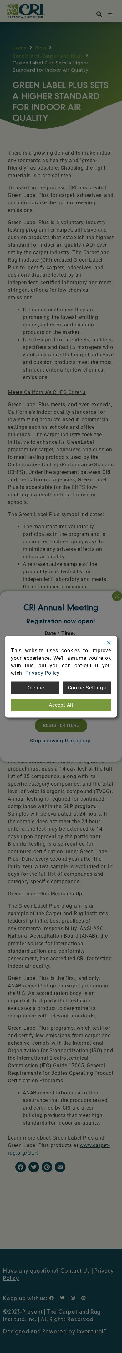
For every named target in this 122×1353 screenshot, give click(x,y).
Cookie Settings (87, 687)
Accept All (61, 705)
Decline (35, 687)
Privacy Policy (42, 673)
